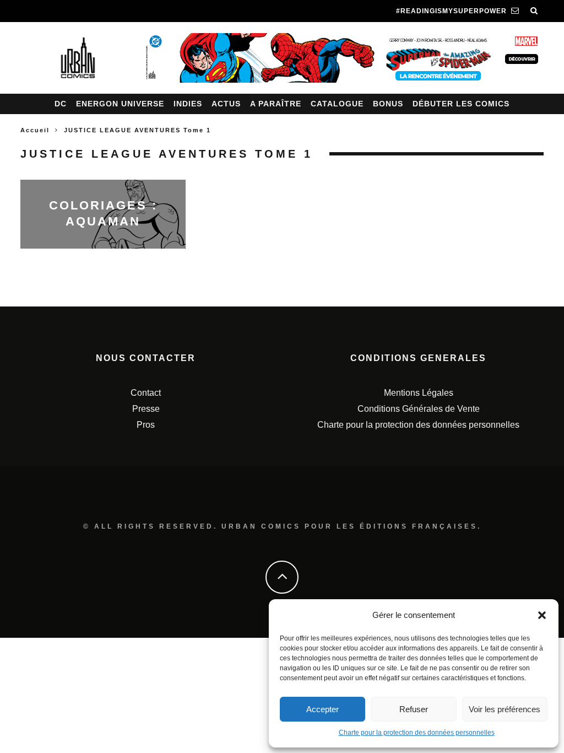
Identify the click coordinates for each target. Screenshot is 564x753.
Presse (146, 408)
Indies (187, 103)
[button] (541, 615)
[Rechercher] (534, 11)
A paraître (275, 103)
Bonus (388, 103)
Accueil (35, 130)
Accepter (322, 709)
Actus (226, 103)
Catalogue (337, 103)
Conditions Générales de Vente (418, 408)
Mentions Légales (418, 392)
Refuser (413, 709)
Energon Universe (120, 103)
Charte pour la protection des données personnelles (417, 732)
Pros (146, 424)
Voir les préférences (504, 709)
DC (61, 103)
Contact (146, 392)
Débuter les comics (461, 103)
